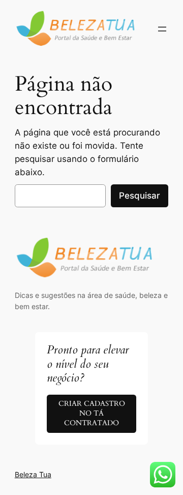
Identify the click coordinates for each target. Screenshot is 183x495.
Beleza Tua (33, 474)
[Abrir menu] (162, 29)
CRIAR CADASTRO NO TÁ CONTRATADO (91, 413)
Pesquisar (139, 195)
